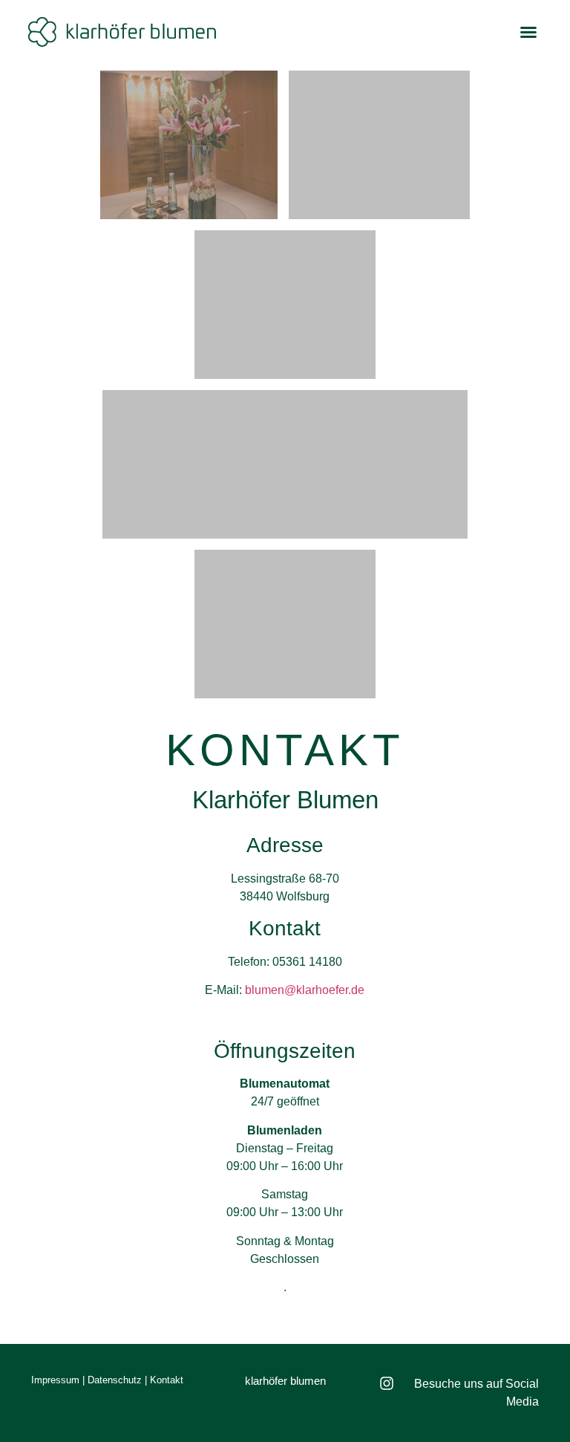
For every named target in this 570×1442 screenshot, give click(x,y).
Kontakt (166, 1380)
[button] (528, 32)
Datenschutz (115, 1380)
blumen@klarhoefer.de (304, 990)
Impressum (55, 1380)
